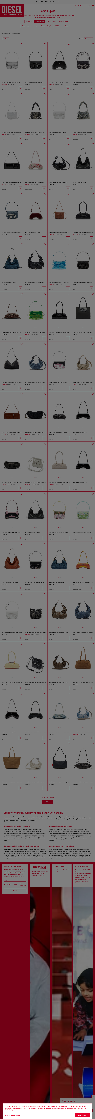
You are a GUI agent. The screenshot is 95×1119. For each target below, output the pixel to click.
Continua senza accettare (12, 1115)
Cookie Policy (9, 1110)
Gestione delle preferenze (61, 1108)
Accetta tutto (82, 1115)
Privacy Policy (82, 1108)
